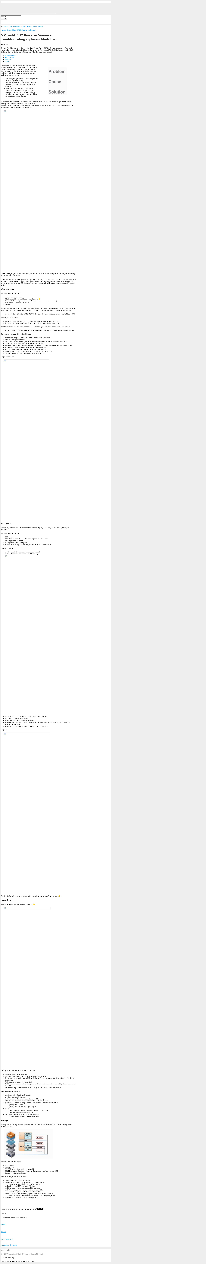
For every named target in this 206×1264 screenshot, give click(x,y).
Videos (3, 1232)
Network (8, 59)
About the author (7, 1239)
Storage (7, 61)
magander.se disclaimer (9, 1245)
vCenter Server (10, 55)
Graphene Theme (28, 1261)
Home (3, 1224)
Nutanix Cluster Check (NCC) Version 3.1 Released (18, 30)
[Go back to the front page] (28, 13)
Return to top (9, 1258)
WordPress (13, 1261)
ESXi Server (9, 57)
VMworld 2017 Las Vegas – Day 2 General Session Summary (23, 26)
